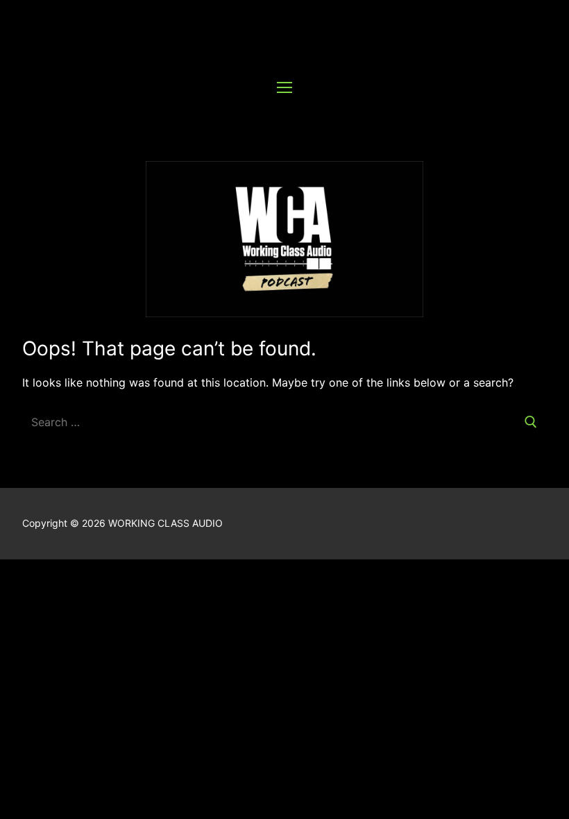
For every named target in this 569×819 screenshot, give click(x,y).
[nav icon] (284, 86)
